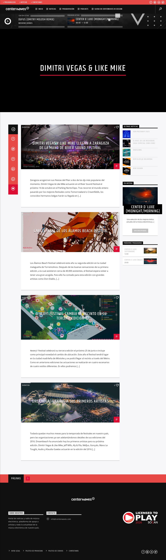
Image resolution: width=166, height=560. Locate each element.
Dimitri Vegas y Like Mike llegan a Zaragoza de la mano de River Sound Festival (71, 145)
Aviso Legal (15, 551)
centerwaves (28, 165)
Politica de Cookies (55, 551)
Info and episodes (140, 230)
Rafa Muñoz (27, 248)
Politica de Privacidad (34, 551)
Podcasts (84, 9)
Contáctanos (37, 2)
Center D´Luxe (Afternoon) (130, 250)
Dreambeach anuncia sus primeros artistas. (71, 401)
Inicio (40, 9)
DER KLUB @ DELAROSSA (142, 159)
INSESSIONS (137, 150)
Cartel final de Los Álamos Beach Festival (71, 231)
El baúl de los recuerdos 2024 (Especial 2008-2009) (144, 142)
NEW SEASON (138, 168)
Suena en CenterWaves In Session (108, 9)
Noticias (24, 2)
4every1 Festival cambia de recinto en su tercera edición (71, 316)
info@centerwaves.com (61, 519)
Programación (10, 2)
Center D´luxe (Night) (133, 260)
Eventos (26, 127)
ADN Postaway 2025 (141, 131)
